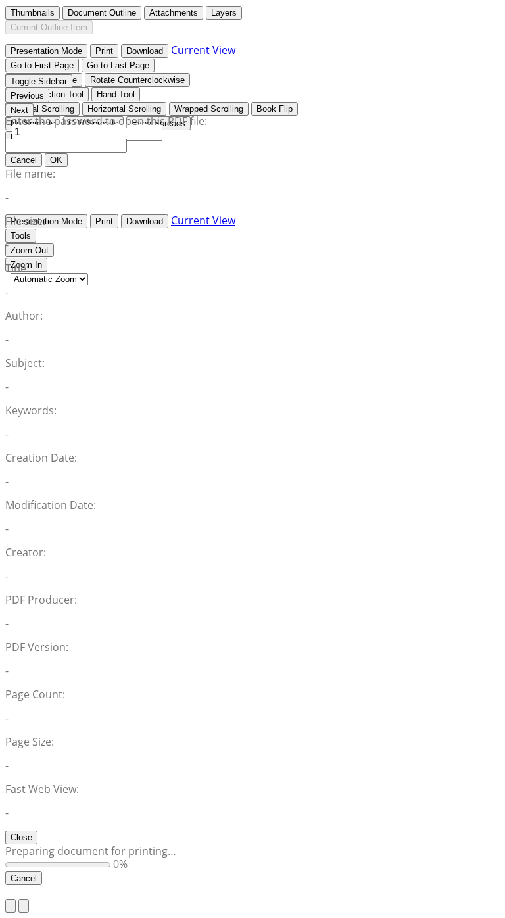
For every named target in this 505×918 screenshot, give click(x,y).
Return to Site (39, 891)
